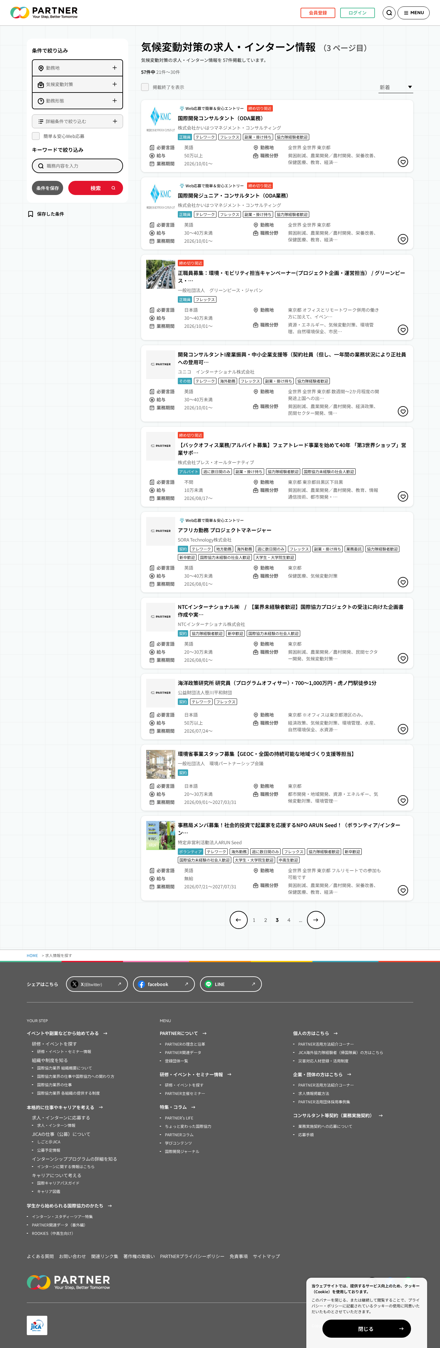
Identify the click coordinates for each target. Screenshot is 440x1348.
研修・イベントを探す (184, 1085)
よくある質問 (40, 1256)
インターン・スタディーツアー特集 (62, 1216)
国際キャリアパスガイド (58, 1183)
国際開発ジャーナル (182, 1151)
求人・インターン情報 (56, 1125)
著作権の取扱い (139, 1256)
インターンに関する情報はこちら (66, 1166)
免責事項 (239, 1256)
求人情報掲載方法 (313, 1093)
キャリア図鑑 (48, 1191)
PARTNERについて (179, 1033)
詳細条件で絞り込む (66, 121)
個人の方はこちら (311, 1033)
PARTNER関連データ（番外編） (60, 1224)
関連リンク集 (104, 1256)
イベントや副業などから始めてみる (63, 1033)
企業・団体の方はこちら (318, 1074)
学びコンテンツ (178, 1143)
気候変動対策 (59, 84)
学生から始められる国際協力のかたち (65, 1205)
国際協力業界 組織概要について (64, 1067)
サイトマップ (266, 1256)
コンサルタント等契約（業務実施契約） (333, 1115)
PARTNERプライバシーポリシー (192, 1256)
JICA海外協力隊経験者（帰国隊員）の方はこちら (340, 1052)
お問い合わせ (72, 1256)
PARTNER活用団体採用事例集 (324, 1101)
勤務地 (53, 67)
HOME (32, 955)
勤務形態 (55, 100)
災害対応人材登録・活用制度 (323, 1060)
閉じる (366, 1329)
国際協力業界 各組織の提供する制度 (68, 1093)
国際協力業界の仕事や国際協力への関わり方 (75, 1076)
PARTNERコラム (179, 1134)
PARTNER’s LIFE (179, 1117)
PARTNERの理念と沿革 (185, 1044)
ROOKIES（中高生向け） (53, 1233)
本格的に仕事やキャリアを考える (60, 1107)
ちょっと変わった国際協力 (188, 1126)
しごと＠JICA (48, 1141)
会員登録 (318, 12)
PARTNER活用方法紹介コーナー (326, 1044)
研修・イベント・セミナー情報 (64, 1051)
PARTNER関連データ (183, 1052)
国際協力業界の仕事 (54, 1084)
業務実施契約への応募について (325, 1126)
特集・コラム (173, 1107)
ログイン (358, 12)
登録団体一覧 (176, 1060)
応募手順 (306, 1134)
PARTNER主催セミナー (185, 1093)
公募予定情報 (48, 1150)
